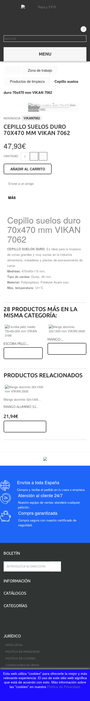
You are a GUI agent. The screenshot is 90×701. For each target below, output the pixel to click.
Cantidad (11, 156)
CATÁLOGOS (15, 593)
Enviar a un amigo (21, 183)
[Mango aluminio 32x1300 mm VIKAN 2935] (67, 328)
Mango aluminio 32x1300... (22, 399)
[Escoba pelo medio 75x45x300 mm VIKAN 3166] (23, 331)
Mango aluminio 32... (21, 407)
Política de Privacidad (63, 687)
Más (12, 197)
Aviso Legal (14, 644)
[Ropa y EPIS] (45, 12)
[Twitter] (13, 619)
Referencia (12, 118)
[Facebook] (5, 619)
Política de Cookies (21, 658)
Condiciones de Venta (22, 665)
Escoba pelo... (16, 343)
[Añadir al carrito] (23, 353)
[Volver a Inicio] (12, 70)
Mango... (55, 339)
